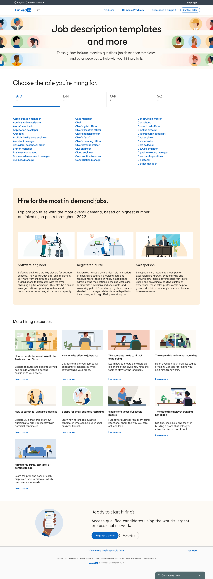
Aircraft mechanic (23, 126)
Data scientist (146, 141)
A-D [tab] (19, 96)
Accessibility (150, 558)
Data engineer (146, 137)
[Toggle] (200, 575)
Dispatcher (144, 159)
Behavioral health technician (29, 144)
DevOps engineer (147, 148)
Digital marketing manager (153, 152)
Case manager (83, 118)
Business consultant (25, 152)
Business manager (23, 159)
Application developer (25, 129)
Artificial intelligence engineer (30, 137)
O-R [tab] (113, 96)
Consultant (144, 122)
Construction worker (150, 118)
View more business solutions (107, 550)
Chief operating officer (88, 141)
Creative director (147, 129)
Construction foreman (88, 156)
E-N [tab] (66, 96)
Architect (18, 133)
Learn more (21, 379)
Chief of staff (82, 137)
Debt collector (146, 144)
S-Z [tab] (159, 96)
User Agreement (133, 558)
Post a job (192, 2)
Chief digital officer (86, 126)
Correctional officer (149, 126)
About (60, 558)
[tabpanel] (106, 141)
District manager (147, 163)
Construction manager (88, 159)
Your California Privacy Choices (109, 558)
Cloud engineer (84, 152)
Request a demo (105, 535)
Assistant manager (24, 141)
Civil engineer (83, 148)
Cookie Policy (71, 558)
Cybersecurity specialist (151, 133)
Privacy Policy (86, 558)
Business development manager (31, 156)
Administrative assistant (27, 122)
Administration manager (27, 118)
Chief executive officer (88, 129)
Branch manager (22, 148)
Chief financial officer (87, 133)
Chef (78, 122)
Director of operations (150, 156)
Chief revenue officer (87, 144)
